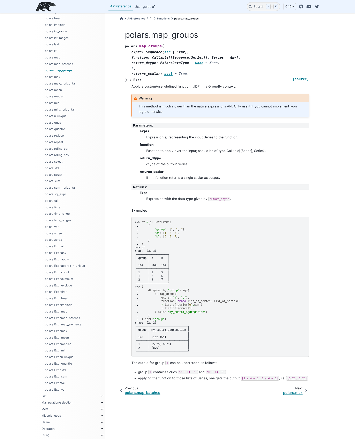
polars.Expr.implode (58, 305)
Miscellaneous (51, 415)
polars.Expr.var (55, 389)
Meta (44, 409)
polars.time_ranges (58, 220)
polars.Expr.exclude (58, 285)
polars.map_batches (59, 64)
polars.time (52, 207)
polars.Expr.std (55, 370)
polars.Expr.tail (55, 383)
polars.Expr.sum (56, 376)
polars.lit (50, 50)
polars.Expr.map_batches (62, 317)
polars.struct (53, 174)
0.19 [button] (288, 7)
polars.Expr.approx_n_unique (65, 265)
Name (45, 422)
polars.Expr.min (55, 350)
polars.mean (53, 90)
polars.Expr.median (58, 344)
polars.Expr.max (56, 331)
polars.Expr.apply (57, 259)
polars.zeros (53, 239)
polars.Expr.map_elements (63, 324)
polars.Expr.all (54, 246)
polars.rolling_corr (57, 148)
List (43, 396)
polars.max (52, 77)
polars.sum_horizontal (60, 187)
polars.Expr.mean (57, 337)
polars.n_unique (55, 116)
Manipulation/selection (56, 402)
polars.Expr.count (57, 272)
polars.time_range (57, 213)
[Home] (121, 18)
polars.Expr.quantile (58, 363)
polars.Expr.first (56, 291)
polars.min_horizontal (59, 109)
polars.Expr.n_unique (59, 357)
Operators (48, 428)
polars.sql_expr (55, 194)
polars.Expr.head (56, 298)
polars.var (52, 226)
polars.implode (55, 24)
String (45, 435)
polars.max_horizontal (60, 83)
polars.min (52, 103)
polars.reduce (54, 135)
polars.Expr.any (55, 252)
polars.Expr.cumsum (59, 279)
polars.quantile (55, 129)
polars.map (52, 57)
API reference (120, 6)
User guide (143, 7)
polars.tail (51, 200)
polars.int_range (56, 31)
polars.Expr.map (56, 311)
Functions (163, 18)
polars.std (52, 168)
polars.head (53, 18)
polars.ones (53, 122)
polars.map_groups (59, 70)
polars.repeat (54, 142)
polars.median (54, 96)
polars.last (52, 44)
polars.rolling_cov (57, 155)
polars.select (53, 161)
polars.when (53, 233)
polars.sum (52, 181)
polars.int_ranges (57, 38)
